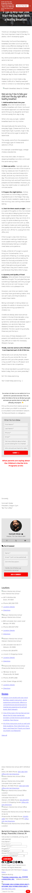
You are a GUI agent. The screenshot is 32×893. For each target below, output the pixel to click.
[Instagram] (14, 863)
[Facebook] (3, 863)
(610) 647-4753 (24, 786)
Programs (5, 849)
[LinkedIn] (8, 863)
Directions (6, 610)
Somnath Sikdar (15, 534)
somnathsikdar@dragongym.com (23, 534)
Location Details (9, 607)
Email (4, 846)
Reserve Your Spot (22, 6)
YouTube (25, 540)
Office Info (5, 774)
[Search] (28, 891)
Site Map (5, 889)
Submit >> (16, 452)
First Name (6, 841)
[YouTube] (11, 863)
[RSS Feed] (22, 863)
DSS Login (11, 889)
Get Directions (14, 774)
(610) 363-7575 (22, 772)
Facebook (7, 540)
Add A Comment (16, 574)
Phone (4, 853)
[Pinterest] (16, 863)
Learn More (7, 859)
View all (4, 735)
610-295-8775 (24, 800)
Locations (5, 856)
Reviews (5, 694)
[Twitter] (5, 863)
